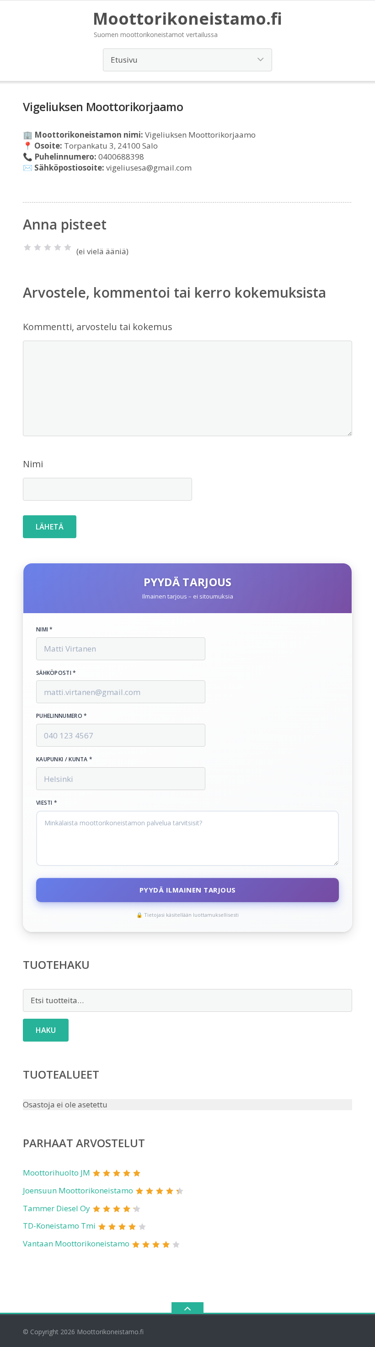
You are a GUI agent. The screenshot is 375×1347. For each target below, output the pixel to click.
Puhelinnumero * (61, 716)
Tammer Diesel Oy (56, 1208)
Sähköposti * (56, 673)
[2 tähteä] (37, 247)
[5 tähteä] (67, 247)
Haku (46, 1030)
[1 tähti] (27, 247)
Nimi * (44, 629)
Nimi (33, 464)
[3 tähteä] (47, 247)
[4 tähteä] (57, 247)
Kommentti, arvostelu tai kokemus (97, 327)
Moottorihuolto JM (56, 1172)
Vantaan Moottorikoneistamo (76, 1243)
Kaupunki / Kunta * (64, 759)
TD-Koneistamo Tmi (59, 1225)
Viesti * (46, 803)
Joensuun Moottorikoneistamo (78, 1190)
